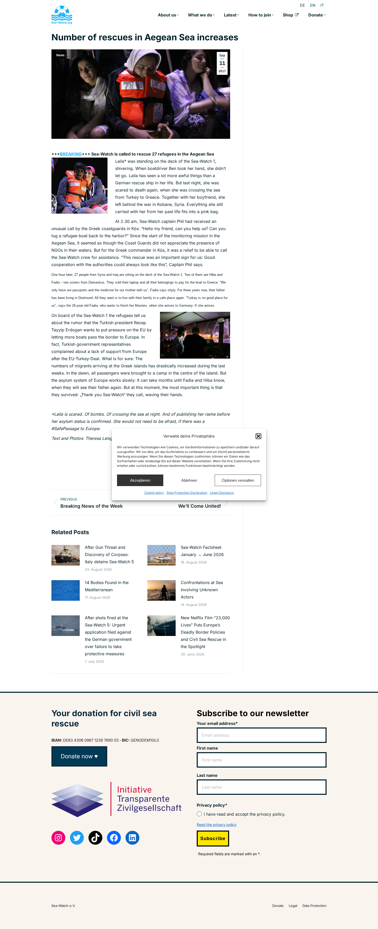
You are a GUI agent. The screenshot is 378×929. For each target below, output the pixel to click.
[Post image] (65, 555)
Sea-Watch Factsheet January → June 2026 (202, 551)
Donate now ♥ (79, 756)
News (60, 55)
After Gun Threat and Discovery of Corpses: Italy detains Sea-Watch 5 (109, 554)
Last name (207, 775)
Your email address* (217, 723)
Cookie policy (154, 493)
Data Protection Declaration (187, 493)
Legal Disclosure (222, 493)
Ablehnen (189, 480)
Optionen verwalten (238, 480)
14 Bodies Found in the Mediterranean (107, 586)
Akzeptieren (140, 480)
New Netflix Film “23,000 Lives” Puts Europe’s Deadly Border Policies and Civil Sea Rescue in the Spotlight (205, 632)
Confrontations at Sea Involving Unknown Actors (202, 589)
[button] (258, 436)
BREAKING (71, 154)
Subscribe (213, 838)
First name (207, 748)
